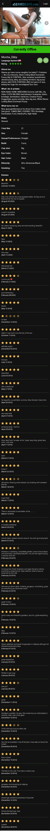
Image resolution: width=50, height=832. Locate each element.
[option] (4, 42)
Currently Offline (25, 49)
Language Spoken (9, 61)
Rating (4, 64)
